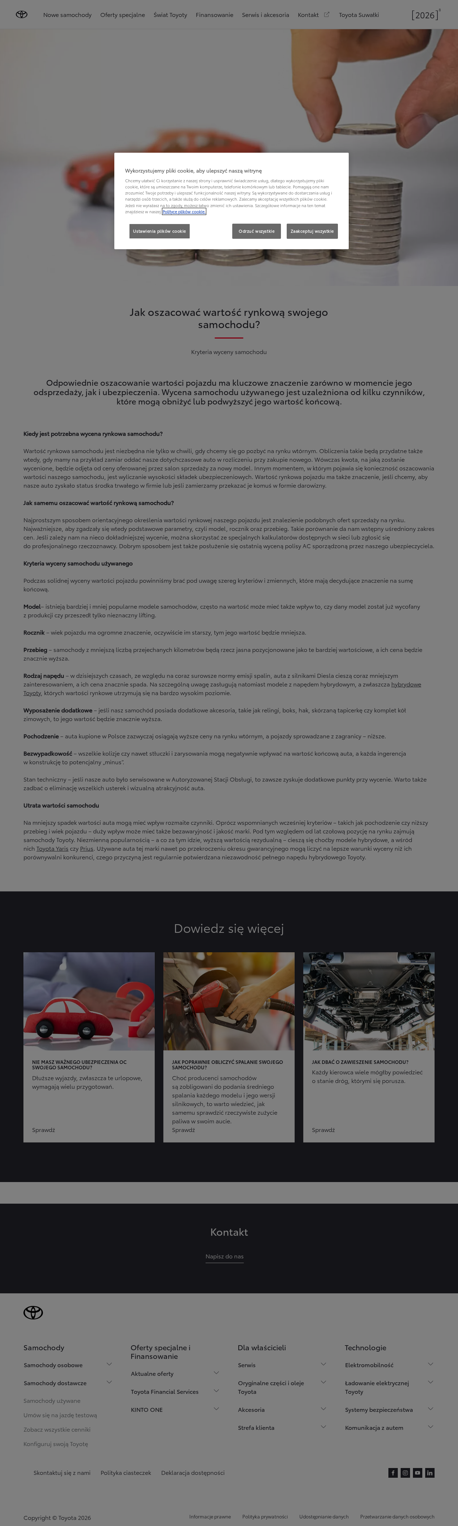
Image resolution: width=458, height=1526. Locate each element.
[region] (231, 201)
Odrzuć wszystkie (256, 231)
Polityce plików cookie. (184, 211)
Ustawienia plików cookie (159, 231)
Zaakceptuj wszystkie (312, 231)
